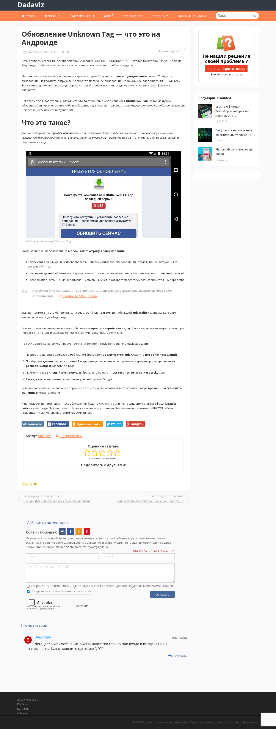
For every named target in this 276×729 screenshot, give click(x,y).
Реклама (22, 704)
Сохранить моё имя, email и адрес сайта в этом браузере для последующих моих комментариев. (102, 586)
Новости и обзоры (192, 16)
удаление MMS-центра (78, 295)
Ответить (180, 656)
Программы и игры (82, 16)
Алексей (44, 435)
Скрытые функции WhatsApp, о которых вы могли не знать (232, 111)
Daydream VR (160, 16)
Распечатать (71, 435)
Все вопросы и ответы (226, 74)
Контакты (23, 708)
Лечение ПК (52, 16)
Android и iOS (133, 16)
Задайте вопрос (27, 699)
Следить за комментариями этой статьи (61, 591)
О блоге (22, 713)
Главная (30, 16)
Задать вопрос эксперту (226, 68)
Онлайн (109, 16)
